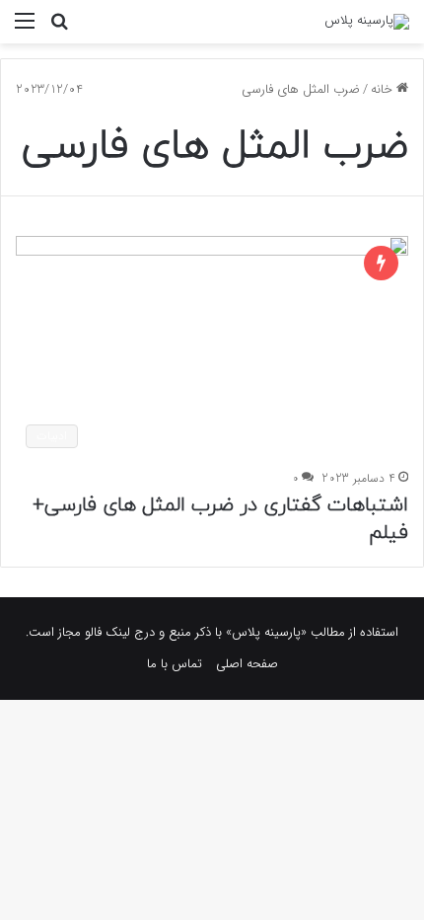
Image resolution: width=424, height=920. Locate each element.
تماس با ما (174, 663)
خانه (383, 89)
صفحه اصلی (247, 663)
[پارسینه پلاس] (366, 22)
